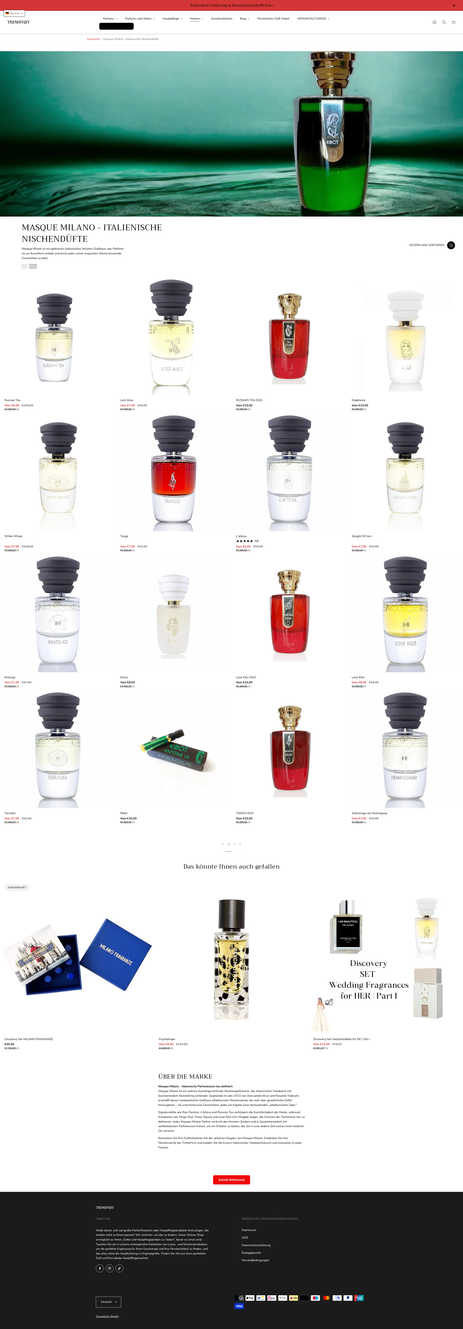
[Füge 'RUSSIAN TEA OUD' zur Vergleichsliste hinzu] (339, 298)
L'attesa (241, 536)
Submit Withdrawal (231, 1180)
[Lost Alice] (174, 337)
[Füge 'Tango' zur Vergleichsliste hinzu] (223, 434)
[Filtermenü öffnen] (451, 245)
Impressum (249, 1230)
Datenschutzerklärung (256, 1245)
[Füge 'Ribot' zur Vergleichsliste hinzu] (223, 711)
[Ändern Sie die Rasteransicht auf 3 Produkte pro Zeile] (24, 266)
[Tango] (174, 473)
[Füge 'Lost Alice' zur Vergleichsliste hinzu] (223, 298)
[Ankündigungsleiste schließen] (454, 5)
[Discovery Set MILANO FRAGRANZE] (77, 957)
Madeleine (359, 400)
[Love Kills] (405, 614)
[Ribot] (174, 750)
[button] (14, 13)
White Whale (13, 536)
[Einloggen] (434, 22)
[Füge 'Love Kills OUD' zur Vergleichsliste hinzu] (339, 575)
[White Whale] (58, 473)
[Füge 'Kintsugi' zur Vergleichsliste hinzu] (107, 575)
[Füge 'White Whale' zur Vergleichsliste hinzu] (107, 434)
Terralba (10, 813)
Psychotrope (167, 1039)
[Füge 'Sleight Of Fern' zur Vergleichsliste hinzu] (455, 434)
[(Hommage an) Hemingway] (405, 750)
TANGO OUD (245, 813)
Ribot (123, 813)
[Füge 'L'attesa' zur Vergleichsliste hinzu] (339, 434)
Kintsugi (10, 677)
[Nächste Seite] (239, 847)
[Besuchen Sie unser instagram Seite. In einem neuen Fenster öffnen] (110, 1268)
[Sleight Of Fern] (405, 473)
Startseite (93, 39)
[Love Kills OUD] (289, 614)
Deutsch (106, 1302)
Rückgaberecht (251, 1253)
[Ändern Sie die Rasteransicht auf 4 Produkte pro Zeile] (33, 266)
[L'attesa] (289, 473)
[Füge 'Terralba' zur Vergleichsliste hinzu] (107, 711)
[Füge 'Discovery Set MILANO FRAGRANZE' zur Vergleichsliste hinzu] (146, 888)
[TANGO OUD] (289, 750)
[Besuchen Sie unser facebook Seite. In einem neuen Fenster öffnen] (100, 1268)
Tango (124, 536)
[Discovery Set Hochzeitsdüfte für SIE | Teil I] (386, 957)
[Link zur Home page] (105, 1208)
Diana (124, 677)
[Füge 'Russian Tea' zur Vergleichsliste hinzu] (107, 298)
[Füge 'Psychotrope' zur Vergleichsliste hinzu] (300, 899)
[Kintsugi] (58, 614)
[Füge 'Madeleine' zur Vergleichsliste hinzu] (455, 298)
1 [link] (229, 844)
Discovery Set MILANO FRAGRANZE (29, 1039)
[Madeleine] (405, 337)
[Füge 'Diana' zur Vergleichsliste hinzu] (223, 575)
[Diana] (174, 614)
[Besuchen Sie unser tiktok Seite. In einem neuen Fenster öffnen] (119, 1268)
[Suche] (444, 22)
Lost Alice (126, 400)
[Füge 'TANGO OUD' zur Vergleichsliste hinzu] (339, 711)
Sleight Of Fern (362, 536)
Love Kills (358, 677)
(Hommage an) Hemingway (369, 813)
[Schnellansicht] (107, 288)
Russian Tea (12, 400)
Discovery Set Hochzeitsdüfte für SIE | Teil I (341, 1039)
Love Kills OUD (246, 677)
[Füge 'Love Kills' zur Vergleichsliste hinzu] (455, 575)
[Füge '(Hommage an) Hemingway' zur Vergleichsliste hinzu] (455, 711)
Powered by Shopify (107, 1316)
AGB (245, 1238)
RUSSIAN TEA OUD (249, 400)
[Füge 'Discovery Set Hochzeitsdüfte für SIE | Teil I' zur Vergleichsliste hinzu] (455, 899)
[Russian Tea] (58, 337)
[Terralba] (58, 750)
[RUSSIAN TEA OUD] (289, 337)
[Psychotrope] (231, 957)
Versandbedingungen (255, 1260)
